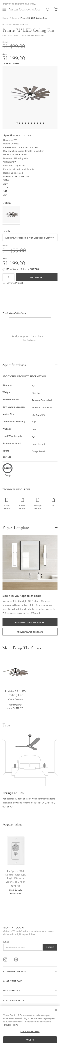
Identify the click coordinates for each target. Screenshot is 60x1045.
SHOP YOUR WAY (12, 981)
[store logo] (24, 9)
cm (30, 135)
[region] (30, 1025)
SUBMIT (50, 947)
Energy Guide (38, 507)
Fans (15, 17)
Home (5, 17)
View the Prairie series (33, 35)
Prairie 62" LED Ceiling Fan (15, 693)
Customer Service (14, 971)
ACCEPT (30, 1039)
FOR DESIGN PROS (13, 1000)
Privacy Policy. (11, 1024)
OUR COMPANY (11, 990)
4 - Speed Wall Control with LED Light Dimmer (15, 874)
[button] (16, 123)
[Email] (30, 947)
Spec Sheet (7, 507)
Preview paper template (30, 631)
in (25, 135)
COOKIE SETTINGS (30, 1031)
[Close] (56, 1010)
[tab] (30, 363)
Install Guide (22, 507)
